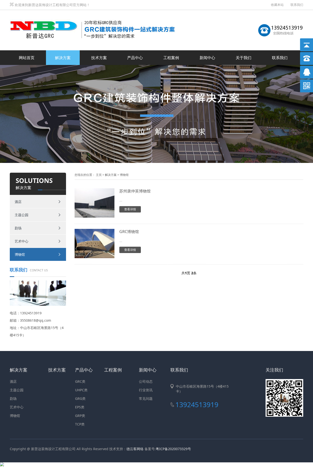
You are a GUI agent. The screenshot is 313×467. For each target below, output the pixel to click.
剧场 (18, 228)
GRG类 (80, 398)
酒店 (18, 201)
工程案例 (171, 57)
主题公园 (21, 214)
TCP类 (80, 424)
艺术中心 (21, 241)
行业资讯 (146, 390)
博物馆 (20, 254)
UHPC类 (81, 390)
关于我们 (243, 57)
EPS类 (79, 407)
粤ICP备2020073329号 (173, 448)
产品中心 (135, 57)
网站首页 (26, 57)
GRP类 (80, 415)
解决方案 (63, 57)
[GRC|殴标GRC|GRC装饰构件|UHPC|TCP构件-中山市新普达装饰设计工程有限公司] (95, 15)
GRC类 (80, 381)
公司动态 (146, 381)
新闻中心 (207, 57)
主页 (99, 175)
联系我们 (297, 4)
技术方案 (99, 57)
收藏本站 (277, 4)
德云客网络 (135, 448)
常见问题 (146, 398)
